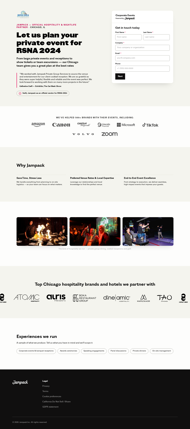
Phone (117, 64)
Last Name (148, 32)
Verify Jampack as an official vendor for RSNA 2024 (44, 93)
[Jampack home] (20, 382)
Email (118, 53)
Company (119, 43)
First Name (120, 32)
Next (120, 76)
